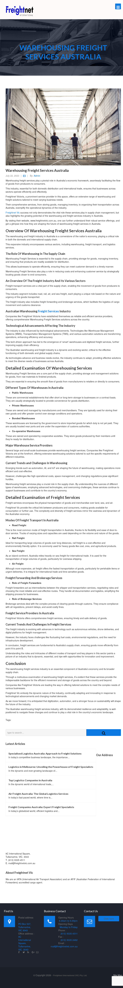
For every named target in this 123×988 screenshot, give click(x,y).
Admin (37, 175)
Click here (109, 918)
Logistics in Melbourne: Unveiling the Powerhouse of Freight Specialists (50, 766)
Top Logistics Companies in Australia (30, 780)
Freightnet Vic (13, 212)
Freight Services (48, 311)
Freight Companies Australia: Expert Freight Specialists (41, 807)
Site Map (117, 975)
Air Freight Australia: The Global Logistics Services (38, 793)
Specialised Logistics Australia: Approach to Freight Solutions (45, 753)
